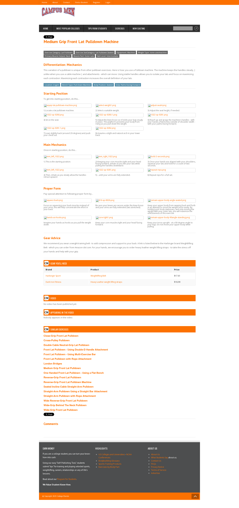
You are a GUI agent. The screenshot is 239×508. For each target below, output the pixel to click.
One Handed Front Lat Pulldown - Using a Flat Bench (74, 373)
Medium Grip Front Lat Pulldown (62, 368)
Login (108, 2)
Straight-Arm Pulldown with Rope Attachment (70, 396)
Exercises (119, 28)
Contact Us (156, 460)
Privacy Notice (157, 467)
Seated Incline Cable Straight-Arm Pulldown (68, 386)
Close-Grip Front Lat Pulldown (61, 335)
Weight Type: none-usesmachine (152, 52)
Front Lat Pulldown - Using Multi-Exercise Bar (70, 354)
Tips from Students (97, 28)
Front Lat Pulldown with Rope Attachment (67, 359)
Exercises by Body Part (109, 467)
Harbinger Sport (53, 275)
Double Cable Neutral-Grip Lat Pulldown (66, 345)
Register (96, 2)
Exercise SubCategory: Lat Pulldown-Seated (94, 52)
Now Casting (139, 28)
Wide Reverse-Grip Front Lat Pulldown (65, 400)
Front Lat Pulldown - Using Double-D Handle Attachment (76, 349)
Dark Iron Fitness (53, 282)
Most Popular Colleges (68, 28)
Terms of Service (158, 470)
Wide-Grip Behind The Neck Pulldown (65, 405)
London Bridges (53, 363)
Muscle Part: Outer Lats (83, 56)
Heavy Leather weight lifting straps (106, 282)
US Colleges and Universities (112, 454)
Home (44, 2)
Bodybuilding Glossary (109, 460)
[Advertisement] (137, 14)
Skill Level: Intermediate (107, 56)
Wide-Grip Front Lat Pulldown (61, 410)
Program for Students (66, 479)
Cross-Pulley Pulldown (57, 340)
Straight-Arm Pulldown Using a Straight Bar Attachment (75, 391)
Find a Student (81, 2)
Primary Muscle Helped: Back (57, 56)
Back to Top (195, 496)
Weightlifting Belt (98, 275)
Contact (66, 2)
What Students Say (159, 457)
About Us (155, 454)
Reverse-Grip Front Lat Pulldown (62, 377)
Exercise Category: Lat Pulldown (59, 52)
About (55, 2)
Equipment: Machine (126, 52)
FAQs (153, 463)
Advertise (155, 473)
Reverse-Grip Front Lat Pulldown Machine (67, 382)
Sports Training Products (110, 463)
